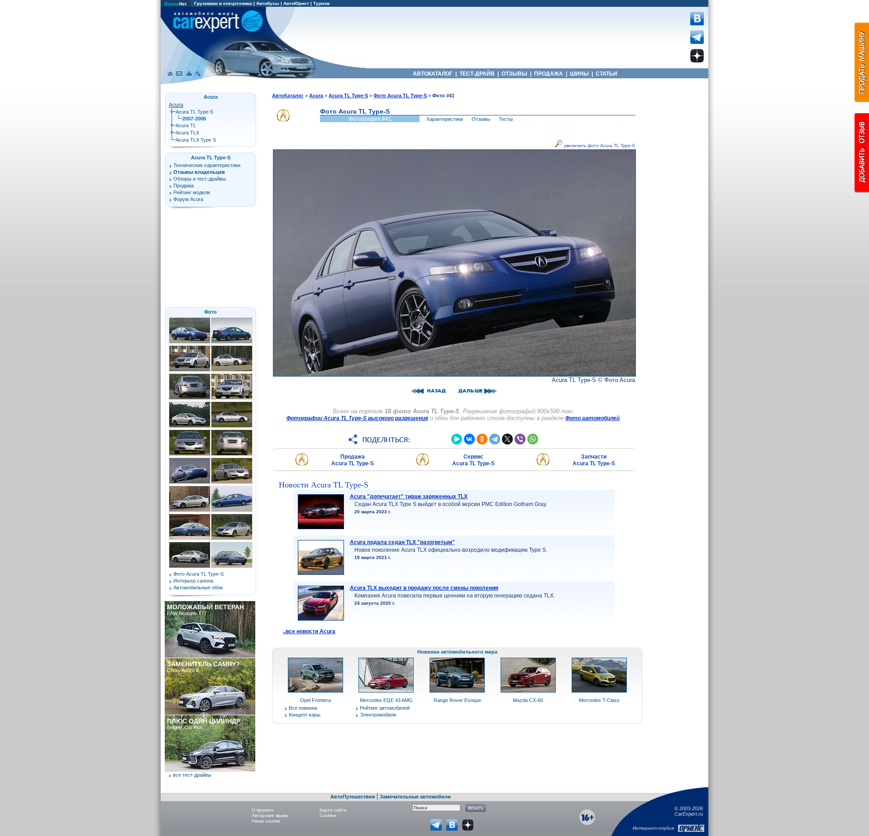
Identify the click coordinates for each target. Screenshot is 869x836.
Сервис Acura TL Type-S (473, 460)
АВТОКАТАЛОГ (432, 74)
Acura (176, 105)
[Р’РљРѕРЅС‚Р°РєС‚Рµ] (469, 439)
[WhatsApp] (532, 439)
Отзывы (481, 119)
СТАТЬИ (606, 74)
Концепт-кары (304, 714)
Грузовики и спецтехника (223, 3)
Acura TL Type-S (194, 112)
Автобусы (267, 3)
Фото (210, 312)
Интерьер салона (193, 580)
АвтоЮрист (296, 3)
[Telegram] (494, 439)
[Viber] (520, 439)
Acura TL (186, 125)
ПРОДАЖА (548, 74)
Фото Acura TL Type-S (198, 574)
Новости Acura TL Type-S (323, 484)
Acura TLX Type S (196, 140)
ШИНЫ (579, 74)
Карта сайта (333, 809)
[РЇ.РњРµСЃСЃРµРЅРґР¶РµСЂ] (456, 439)
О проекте (263, 809)
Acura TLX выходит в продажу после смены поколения (424, 588)
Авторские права (270, 815)
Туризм (321, 3)
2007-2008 (194, 118)
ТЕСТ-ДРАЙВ (477, 74)
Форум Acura (188, 199)
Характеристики (444, 119)
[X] (507, 439)
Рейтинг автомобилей (385, 708)
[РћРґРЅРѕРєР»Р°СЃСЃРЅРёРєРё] (482, 439)
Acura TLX (187, 132)
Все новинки (303, 708)
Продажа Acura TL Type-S (352, 460)
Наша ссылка (266, 820)
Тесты (506, 119)
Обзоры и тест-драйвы (199, 179)
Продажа (183, 185)
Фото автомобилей (592, 418)
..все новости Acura (309, 631)
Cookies (328, 815)
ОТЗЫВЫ (514, 74)
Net (175, 3)
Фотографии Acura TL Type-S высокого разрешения (357, 418)
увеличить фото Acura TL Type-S (599, 145)
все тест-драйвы (192, 775)
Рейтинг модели (191, 192)
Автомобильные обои (198, 587)
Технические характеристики (206, 165)
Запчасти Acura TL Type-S (594, 460)
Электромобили (378, 714)
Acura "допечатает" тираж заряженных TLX (409, 496)
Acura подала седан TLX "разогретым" (402, 542)
